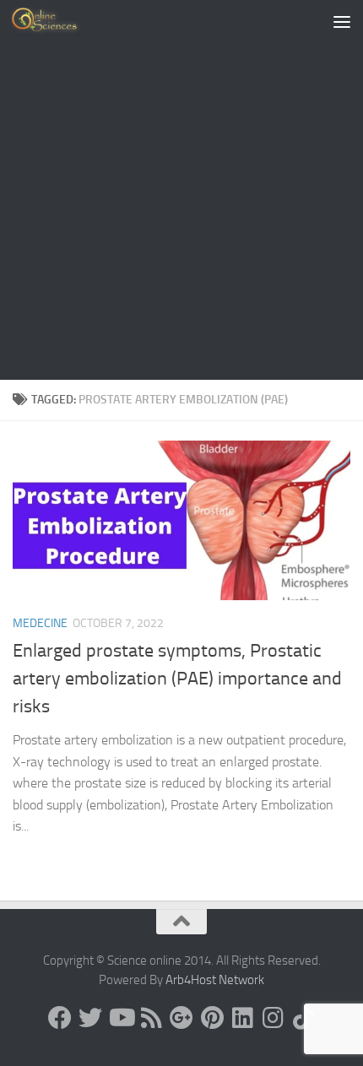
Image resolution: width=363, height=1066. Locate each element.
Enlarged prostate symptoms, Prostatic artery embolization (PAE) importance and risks (177, 678)
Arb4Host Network (214, 980)
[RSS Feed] (151, 1018)
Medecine (40, 623)
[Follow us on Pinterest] (212, 1018)
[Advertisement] (181, 189)
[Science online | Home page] (58, 21)
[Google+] (181, 1018)
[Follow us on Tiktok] (303, 1018)
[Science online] (60, 1018)
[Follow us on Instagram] (272, 1018)
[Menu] (342, 21)
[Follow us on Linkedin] (242, 1018)
